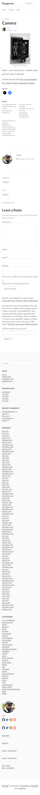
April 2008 (6, 596)
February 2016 (7, 502)
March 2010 (6, 571)
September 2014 (8, 534)
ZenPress (22, 788)
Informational (7, 645)
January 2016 (6, 505)
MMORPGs (6, 651)
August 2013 (6, 554)
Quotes (4, 671)
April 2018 (5, 462)
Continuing (6, 392)
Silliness (5, 678)
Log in (4, 374)
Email (5, 258)
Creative (5, 636)
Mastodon (5, 736)
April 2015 (5, 520)
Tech (4, 682)
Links (18, 10)
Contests (5, 631)
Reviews (5, 676)
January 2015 (6, 525)
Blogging (5, 627)
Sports (4, 680)
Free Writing (6, 640)
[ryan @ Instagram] (14, 720)
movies (4, 654)
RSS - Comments (8, 768)
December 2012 (7, 563)
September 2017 (8, 473)
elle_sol (5, 416)
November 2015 (7, 509)
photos (6, 194)
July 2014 (5, 536)
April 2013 (5, 558)
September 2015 (8, 514)
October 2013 (6, 549)
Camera (9, 23)
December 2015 (7, 507)
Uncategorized (7, 685)
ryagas (4, 414)
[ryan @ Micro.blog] (10, 720)
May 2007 (5, 600)
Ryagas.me (8, 3)
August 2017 (6, 476)
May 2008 (5, 594)
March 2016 (6, 500)
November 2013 (7, 547)
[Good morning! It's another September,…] (10, 128)
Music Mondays (7, 658)
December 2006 (7, 605)
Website (5, 266)
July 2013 (5, 556)
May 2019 (5, 433)
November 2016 (7, 496)
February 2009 (7, 578)
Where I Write (7, 687)
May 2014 (5, 538)
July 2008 (5, 589)
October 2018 (6, 449)
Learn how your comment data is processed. (20, 301)
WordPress (25, 786)
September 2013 (8, 552)
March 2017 (6, 487)
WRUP (4, 694)
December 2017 (7, 471)
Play (3, 667)
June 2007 (5, 598)
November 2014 (7, 529)
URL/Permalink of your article (14, 329)
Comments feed (7, 379)
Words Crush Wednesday (11, 689)
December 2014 (7, 527)
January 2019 (6, 442)
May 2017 (5, 482)
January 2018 (6, 469)
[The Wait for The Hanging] (27, 110)
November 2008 (8, 580)
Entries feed (6, 377)
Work (4, 691)
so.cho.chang (6, 418)
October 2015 (6, 511)
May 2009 (5, 574)
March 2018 (6, 465)
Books (4, 629)
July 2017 (5, 478)
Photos (6, 182)
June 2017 (5, 480)
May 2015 (5, 518)
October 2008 (7, 583)
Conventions (6, 634)
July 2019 (5, 431)
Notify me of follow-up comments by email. (20, 277)
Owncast (5, 743)
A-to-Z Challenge (8, 620)
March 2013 (6, 560)
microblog (6, 647)
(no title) (5, 394)
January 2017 (6, 491)
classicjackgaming (8, 412)
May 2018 (5, 460)
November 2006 (8, 607)
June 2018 (5, 458)
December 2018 (7, 445)
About (4, 10)
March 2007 (6, 603)
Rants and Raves (8, 674)
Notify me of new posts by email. (15, 283)
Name (5, 249)
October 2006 (7, 609)
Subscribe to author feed (26, 159)
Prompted (5, 669)
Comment (7, 222)
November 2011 (7, 567)
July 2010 (5, 569)
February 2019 (7, 440)
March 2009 (6, 576)
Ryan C (4, 751)
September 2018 (8, 451)
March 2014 (6, 540)
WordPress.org (7, 381)
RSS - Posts (6, 766)
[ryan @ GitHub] (3, 720)
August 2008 (6, 587)
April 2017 (5, 485)
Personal (5, 660)
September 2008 (8, 585)
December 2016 (7, 494)
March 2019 (6, 438)
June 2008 (5, 592)
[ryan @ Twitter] (7, 720)
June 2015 (5, 516)
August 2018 (6, 453)
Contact (11, 10)
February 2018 (7, 467)
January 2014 (6, 543)
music (4, 656)
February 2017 (7, 489)
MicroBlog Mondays (9, 649)
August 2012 (6, 565)
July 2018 (5, 456)
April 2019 (5, 436)
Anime (4, 625)
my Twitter (12, 751)
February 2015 (7, 523)
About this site (7, 622)
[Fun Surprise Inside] (10, 108)
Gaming (5, 642)
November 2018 (7, 447)
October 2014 (6, 531)
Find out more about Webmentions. (22, 324)
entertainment (7, 638)
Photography (6, 662)
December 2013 (7, 545)
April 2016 (5, 498)
